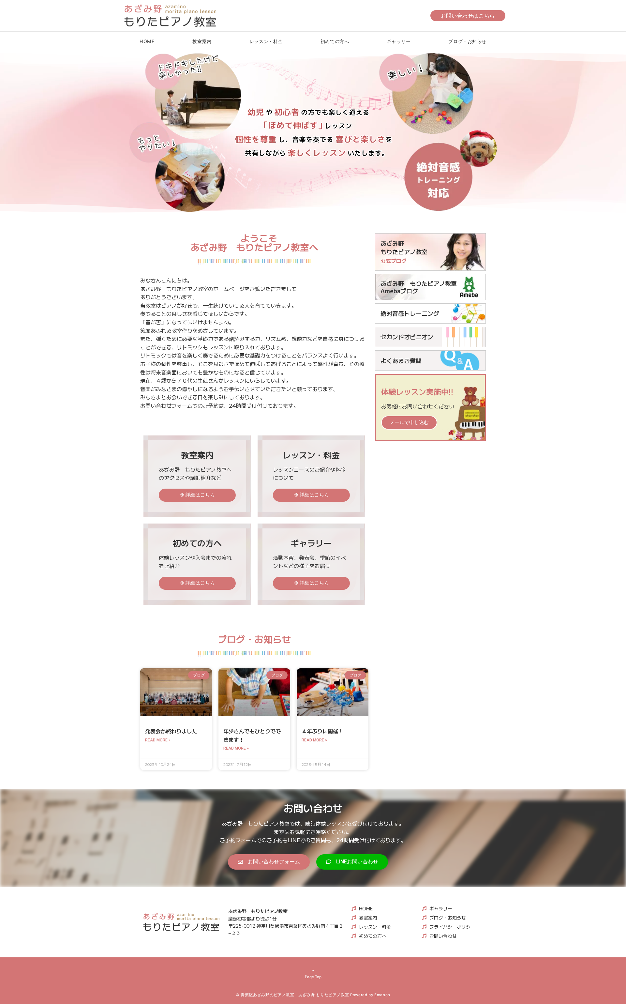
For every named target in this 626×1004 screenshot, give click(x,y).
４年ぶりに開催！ (322, 731)
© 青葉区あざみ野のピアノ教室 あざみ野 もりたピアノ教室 (292, 995)
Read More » (158, 740)
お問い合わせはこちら (468, 15)
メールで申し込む (409, 422)
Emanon (382, 995)
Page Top (313, 977)
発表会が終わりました (171, 731)
